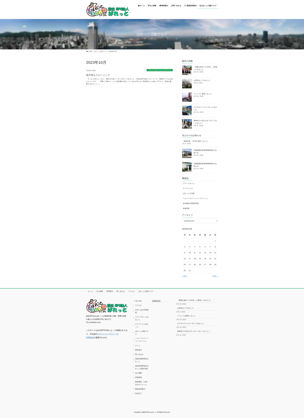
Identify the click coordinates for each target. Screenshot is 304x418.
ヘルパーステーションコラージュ (159, 70)
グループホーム (189, 183)
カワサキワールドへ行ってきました (190, 323)
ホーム (90, 291)
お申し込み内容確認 (141, 311)
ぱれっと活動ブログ (145, 291)
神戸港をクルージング (98, 75)
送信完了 (138, 393)
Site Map (138, 301)
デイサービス (188, 188)
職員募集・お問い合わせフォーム (141, 383)
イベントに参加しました (203, 94)
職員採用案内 (140, 389)
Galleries (156, 301)
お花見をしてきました (202, 80)
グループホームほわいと (141, 318)
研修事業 (186, 208)
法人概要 (99, 291)
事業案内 (109, 291)
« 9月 (184, 276)
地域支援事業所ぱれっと (141, 360)
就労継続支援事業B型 (191, 203)
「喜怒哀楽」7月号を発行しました (195, 141)
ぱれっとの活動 (189, 193)
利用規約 (90, 338)
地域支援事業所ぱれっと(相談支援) (141, 367)
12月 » (215, 276)
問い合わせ (120, 291)
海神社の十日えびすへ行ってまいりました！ (193, 331)
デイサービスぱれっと (141, 325)
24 (190, 264)
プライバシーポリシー (107, 334)
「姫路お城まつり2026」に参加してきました (194, 300)
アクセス (131, 291)
